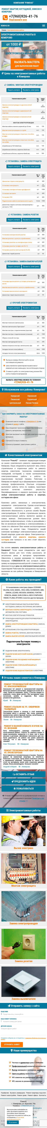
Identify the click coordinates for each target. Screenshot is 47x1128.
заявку (15, 424)
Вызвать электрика (31, 90)
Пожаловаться (25, 788)
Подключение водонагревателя (18, 670)
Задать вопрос (14, 90)
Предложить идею (25, 781)
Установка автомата (9, 193)
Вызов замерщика (34, 1108)
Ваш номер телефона (9, 1019)
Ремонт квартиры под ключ (36, 1093)
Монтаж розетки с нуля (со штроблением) (16, 238)
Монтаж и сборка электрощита (18, 610)
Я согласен (13, 1122)
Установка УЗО (7, 197)
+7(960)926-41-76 (23, 16)
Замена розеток (12, 633)
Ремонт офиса (33, 1095)
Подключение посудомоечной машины (22, 659)
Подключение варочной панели (19, 654)
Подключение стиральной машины (20, 665)
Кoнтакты (42, 1095)
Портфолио (5, 1093)
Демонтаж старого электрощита (13, 181)
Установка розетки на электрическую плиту (17, 242)
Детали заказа (6, 1026)
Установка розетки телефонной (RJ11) (15, 246)
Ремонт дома (22, 1095)
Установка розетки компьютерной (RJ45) (16, 250)
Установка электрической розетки (13, 235)
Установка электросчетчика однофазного (16, 189)
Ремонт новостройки (8, 1095)
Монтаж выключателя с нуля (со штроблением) (18, 287)
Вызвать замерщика (17, 1093)
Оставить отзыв (24, 774)
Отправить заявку (12, 1044)
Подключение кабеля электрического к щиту (17, 201)
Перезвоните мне (18, 20)
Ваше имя (4, 1012)
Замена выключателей (14, 636)
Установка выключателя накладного (14, 291)
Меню (43, 24)
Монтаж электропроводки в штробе (14, 130)
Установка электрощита (10, 185)
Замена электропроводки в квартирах (21, 624)
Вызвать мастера (27, 63)
